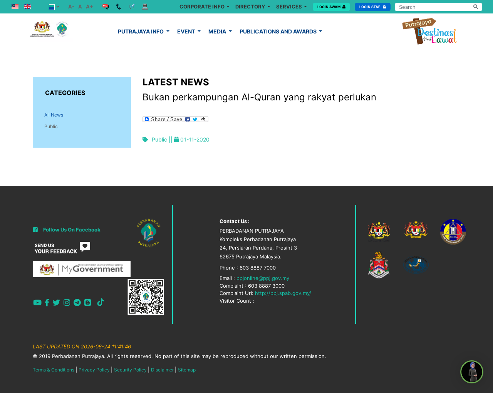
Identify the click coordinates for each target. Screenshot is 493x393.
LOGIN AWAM (328, 7)
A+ (89, 6)
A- (71, 6)
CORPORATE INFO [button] (202, 6)
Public (51, 126)
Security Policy (130, 370)
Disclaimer (162, 370)
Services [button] (289, 6)
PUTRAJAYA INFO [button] (141, 31)
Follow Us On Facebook (72, 229)
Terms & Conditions (53, 370)
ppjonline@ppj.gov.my (262, 278)
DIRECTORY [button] (250, 6)
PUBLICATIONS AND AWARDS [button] (279, 31)
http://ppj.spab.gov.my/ (283, 293)
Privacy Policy (94, 370)
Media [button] (217, 31)
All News (53, 115)
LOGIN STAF (370, 7)
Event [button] (186, 31)
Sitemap (187, 370)
